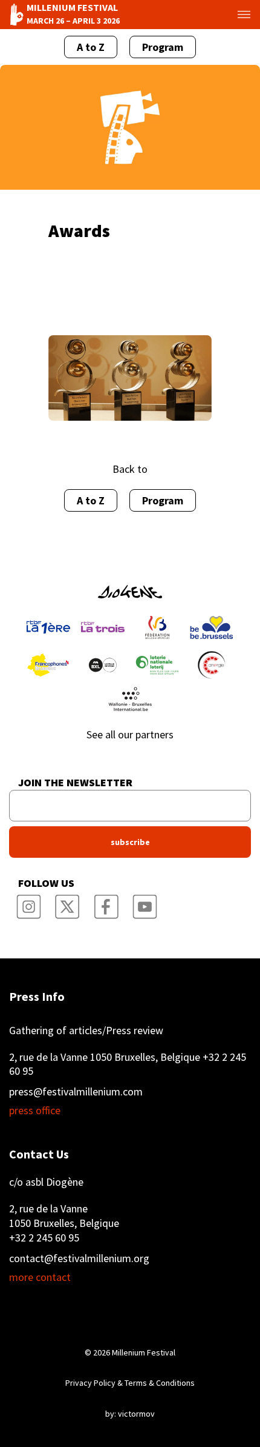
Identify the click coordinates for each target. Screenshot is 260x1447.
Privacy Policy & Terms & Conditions (130, 1382)
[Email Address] (130, 805)
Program (162, 47)
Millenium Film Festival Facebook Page (106, 903)
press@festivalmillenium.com (76, 1091)
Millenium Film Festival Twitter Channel (67, 903)
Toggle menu (235, 14)
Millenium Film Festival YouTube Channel (144, 903)
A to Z (91, 47)
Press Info (37, 996)
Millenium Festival (143, 1352)
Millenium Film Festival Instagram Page (28, 903)
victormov (136, 1413)
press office (34, 1110)
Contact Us (39, 1153)
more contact (40, 1277)
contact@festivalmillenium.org (79, 1258)
